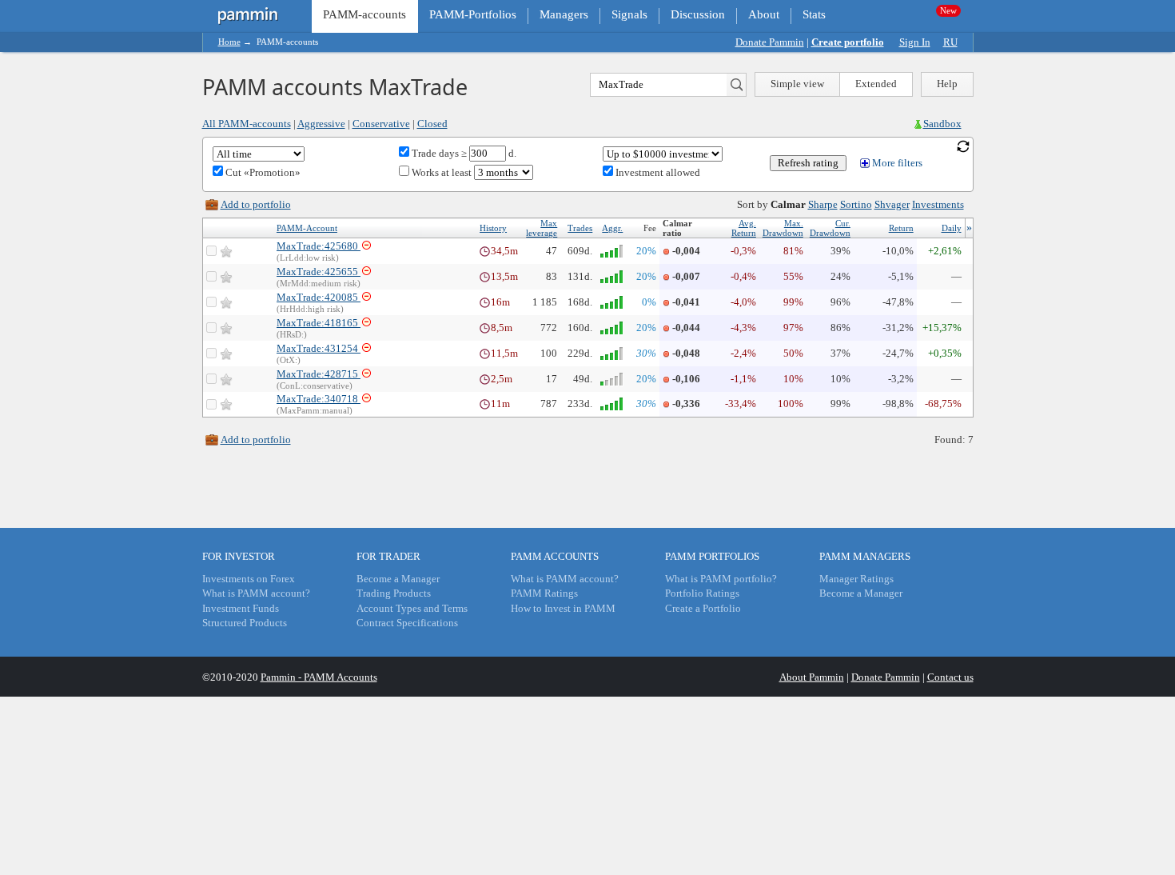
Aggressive (321, 124)
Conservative (381, 124)
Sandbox (942, 124)
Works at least (441, 172)
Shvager (892, 204)
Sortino (856, 204)
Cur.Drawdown (830, 228)
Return (901, 228)
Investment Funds (240, 608)
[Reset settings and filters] (963, 145)
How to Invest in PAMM (563, 608)
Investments (938, 204)
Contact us (950, 677)
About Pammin (811, 677)
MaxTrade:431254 (318, 348)
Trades (580, 228)
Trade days (434, 153)
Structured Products (244, 623)
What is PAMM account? (256, 593)
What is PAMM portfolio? (721, 579)
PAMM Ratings (544, 593)
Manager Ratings (856, 579)
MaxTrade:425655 (318, 272)
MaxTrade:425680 (318, 246)
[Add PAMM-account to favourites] (226, 251)
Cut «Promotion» (262, 172)
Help (947, 84)
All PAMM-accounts (246, 124)
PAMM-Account (307, 228)
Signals (629, 14)
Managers (564, 14)
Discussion (698, 14)
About (763, 14)
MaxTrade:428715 (318, 374)
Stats (814, 14)
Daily (952, 228)
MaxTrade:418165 (318, 323)
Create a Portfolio (703, 608)
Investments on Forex (248, 579)
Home (229, 41)
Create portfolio (847, 42)
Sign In (914, 42)
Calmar (788, 204)
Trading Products (393, 593)
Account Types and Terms (412, 608)
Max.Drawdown (783, 228)
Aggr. (612, 228)
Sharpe (823, 204)
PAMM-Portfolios (472, 14)
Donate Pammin (769, 42)
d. (511, 153)
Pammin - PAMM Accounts (319, 677)
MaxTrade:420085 (318, 297)
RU (950, 42)
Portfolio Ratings (702, 593)
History (493, 228)
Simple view (797, 84)
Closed (432, 124)
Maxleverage (541, 228)
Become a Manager (398, 579)
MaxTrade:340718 (318, 399)
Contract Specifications (407, 623)
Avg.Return (743, 228)
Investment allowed (656, 172)
